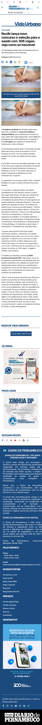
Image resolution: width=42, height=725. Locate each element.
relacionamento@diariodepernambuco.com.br (22, 565)
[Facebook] (2, 2)
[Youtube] (20, 2)
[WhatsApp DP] (39, 2)
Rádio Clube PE (9, 585)
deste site (5, 151)
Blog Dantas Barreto (11, 592)
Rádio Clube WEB (10, 581)
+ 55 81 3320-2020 (11, 556)
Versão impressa (9, 605)
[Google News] (32, 2)
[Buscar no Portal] (38, 7)
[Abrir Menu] (2, 7)
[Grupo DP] (22, 717)
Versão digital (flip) (11, 602)
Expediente (7, 615)
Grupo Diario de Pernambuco (20, 699)
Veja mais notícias (21, 334)
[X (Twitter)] (14, 2)
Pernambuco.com (10, 575)
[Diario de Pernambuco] (21, 7)
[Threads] (26, 2)
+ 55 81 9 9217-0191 (11, 558)
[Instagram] (7, 2)
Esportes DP (8, 578)
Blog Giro (6, 588)
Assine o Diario (9, 608)
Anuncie (6, 612)
